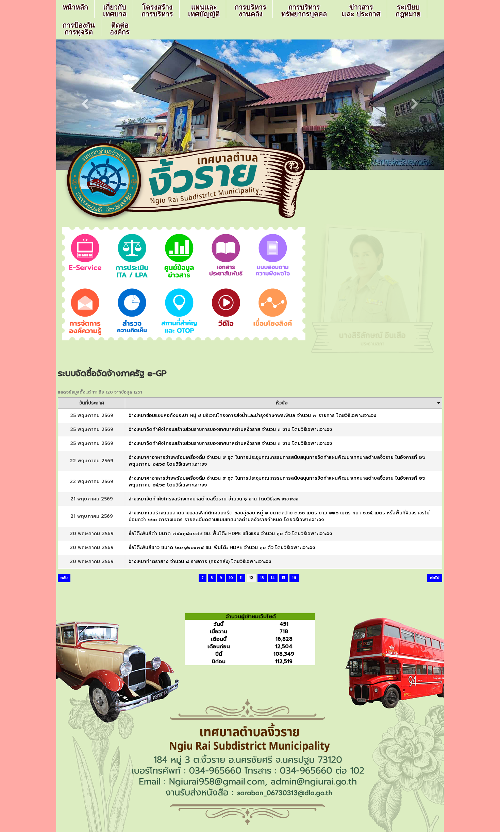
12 (251, 578)
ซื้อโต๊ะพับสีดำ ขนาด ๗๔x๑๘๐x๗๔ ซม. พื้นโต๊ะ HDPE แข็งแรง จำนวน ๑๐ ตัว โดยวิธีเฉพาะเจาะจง (230, 533)
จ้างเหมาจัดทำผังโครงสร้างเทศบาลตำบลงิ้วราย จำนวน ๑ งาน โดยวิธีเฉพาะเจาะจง (213, 498)
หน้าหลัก (75, 7)
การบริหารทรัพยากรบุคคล (304, 10)
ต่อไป (434, 578)
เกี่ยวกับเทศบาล (115, 10)
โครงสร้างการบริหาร (157, 10)
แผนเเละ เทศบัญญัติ (204, 10)
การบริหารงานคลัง (250, 10)
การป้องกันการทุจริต (79, 28)
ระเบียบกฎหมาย (408, 10)
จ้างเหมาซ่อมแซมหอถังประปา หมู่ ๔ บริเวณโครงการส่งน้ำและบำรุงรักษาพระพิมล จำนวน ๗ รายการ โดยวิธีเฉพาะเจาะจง (252, 415)
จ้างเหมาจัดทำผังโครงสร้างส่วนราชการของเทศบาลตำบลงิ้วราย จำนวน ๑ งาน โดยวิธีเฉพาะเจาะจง (230, 429)
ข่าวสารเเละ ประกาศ (361, 10)
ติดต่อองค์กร (120, 28)
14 (273, 578)
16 (294, 578)
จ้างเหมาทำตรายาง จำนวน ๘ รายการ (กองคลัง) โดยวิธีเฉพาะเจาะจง (200, 561)
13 (262, 578)
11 (241, 578)
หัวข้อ (282, 403)
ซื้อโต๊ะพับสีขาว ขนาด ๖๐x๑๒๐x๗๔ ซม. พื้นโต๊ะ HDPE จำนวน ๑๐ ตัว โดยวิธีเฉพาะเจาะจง (222, 547)
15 (283, 578)
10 (231, 578)
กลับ (64, 578)
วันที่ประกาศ (91, 403)
